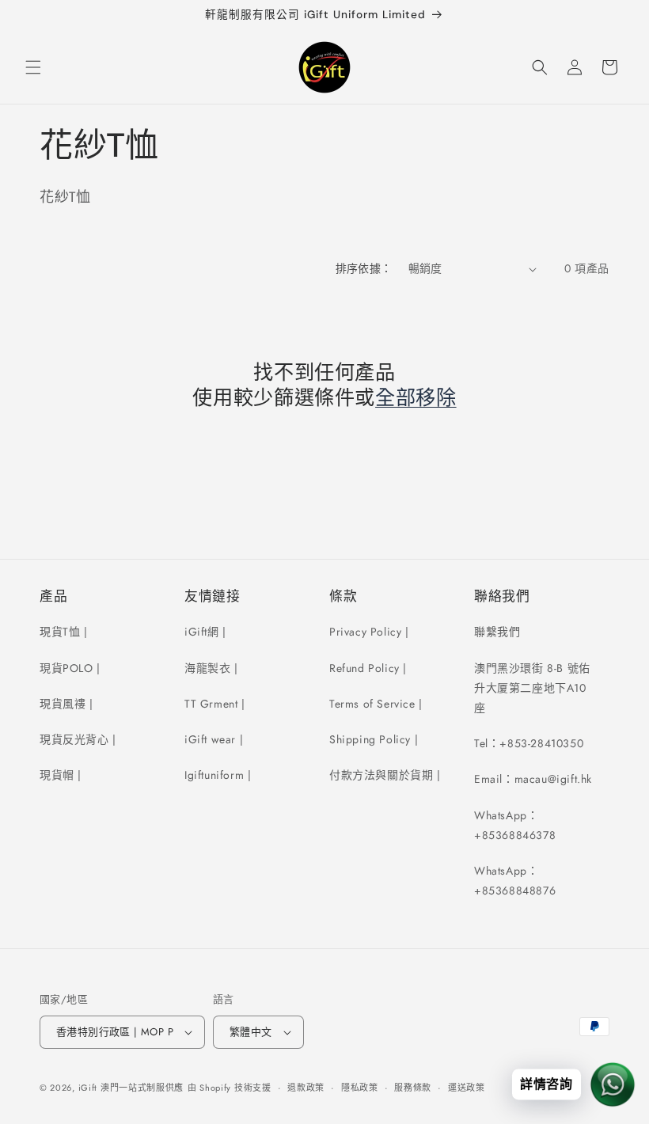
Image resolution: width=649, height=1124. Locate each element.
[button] (33, 67)
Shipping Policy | (373, 739)
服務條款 (412, 1087)
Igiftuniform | (217, 775)
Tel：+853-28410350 (528, 743)
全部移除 (416, 398)
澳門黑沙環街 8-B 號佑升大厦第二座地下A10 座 (532, 688)
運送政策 (466, 1087)
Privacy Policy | (369, 632)
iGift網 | (205, 632)
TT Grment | (214, 704)
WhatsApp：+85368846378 (515, 825)
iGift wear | (213, 739)
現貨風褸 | (66, 704)
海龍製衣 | (211, 668)
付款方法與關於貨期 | (385, 775)
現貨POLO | (70, 668)
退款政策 (305, 1087)
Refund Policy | (368, 668)
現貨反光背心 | (78, 739)
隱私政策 (359, 1087)
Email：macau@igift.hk (533, 779)
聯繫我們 (497, 632)
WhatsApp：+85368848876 (515, 880)
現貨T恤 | (64, 632)
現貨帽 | (61, 775)
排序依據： (364, 268)
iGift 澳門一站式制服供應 (131, 1087)
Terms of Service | (376, 704)
